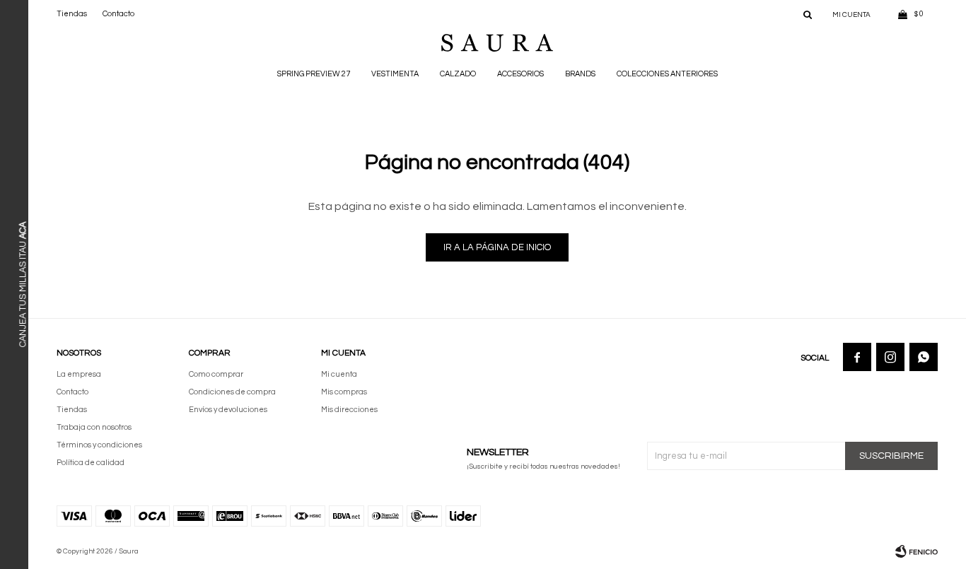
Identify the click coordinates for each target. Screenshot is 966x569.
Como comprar (216, 374)
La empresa (79, 374)
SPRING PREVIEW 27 (313, 74)
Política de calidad (90, 463)
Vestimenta (395, 74)
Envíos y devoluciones (228, 409)
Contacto (118, 14)
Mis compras (344, 392)
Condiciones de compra (232, 392)
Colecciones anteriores (667, 74)
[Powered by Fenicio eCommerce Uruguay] (916, 551)
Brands (580, 74)
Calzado (458, 74)
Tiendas (72, 14)
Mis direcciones (349, 409)
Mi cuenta (339, 374)
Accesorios (520, 74)
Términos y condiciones (99, 445)
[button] (807, 14)
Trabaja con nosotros (94, 427)
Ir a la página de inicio (497, 247)
